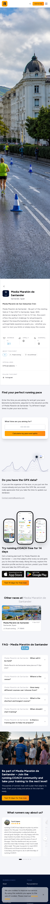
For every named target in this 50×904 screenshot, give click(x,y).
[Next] (45, 838)
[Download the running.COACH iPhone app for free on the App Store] (13, 574)
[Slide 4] (26, 859)
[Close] (43, 895)
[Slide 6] (30, 859)
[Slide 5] (28, 859)
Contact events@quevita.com (13, 498)
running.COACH (9, 880)
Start (5, 884)
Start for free (38, 3)
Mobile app (7, 902)
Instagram (9, 377)
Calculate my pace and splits (25, 433)
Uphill (25, 338)
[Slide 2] (23, 859)
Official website (9, 366)
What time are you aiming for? (18, 421)
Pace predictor (32, 884)
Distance (10, 338)
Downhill (41, 338)
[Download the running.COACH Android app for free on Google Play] (37, 574)
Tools (29, 880)
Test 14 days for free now (15, 583)
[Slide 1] (20, 859)
